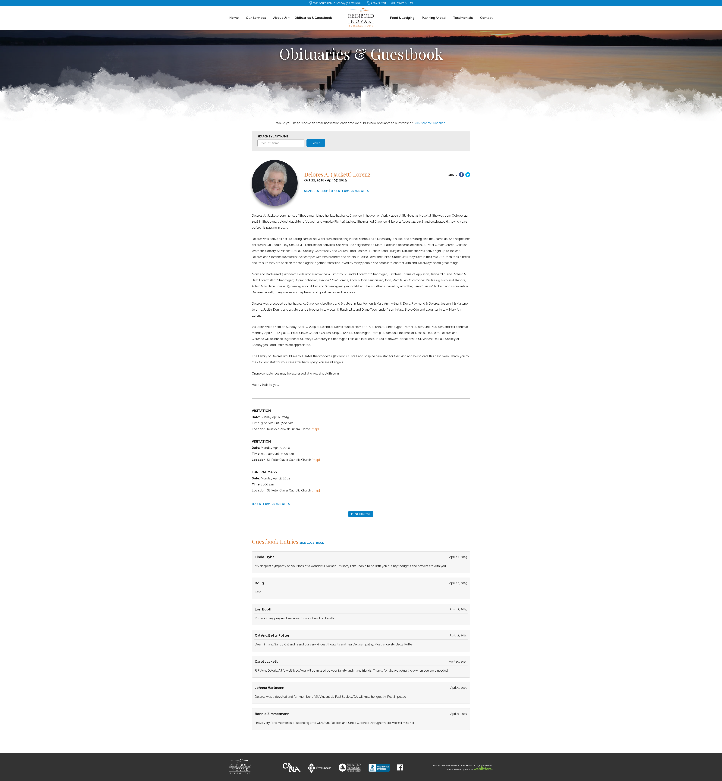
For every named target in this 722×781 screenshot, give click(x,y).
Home (234, 18)
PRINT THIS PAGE (361, 514)
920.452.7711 (378, 3)
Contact (486, 18)
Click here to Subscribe (429, 123)
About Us (280, 18)
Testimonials (463, 18)
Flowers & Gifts (403, 3)
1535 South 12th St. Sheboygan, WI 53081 (338, 3)
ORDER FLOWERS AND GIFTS (350, 191)
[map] (315, 429)
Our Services (256, 18)
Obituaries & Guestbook (313, 18)
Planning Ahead (434, 18)
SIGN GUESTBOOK (316, 191)
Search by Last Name (272, 136)
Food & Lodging (402, 18)
